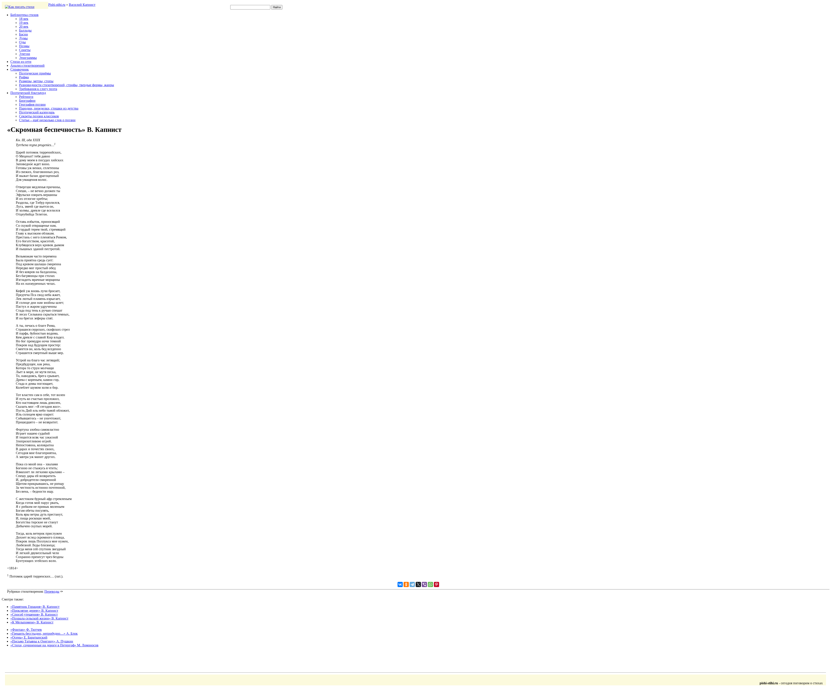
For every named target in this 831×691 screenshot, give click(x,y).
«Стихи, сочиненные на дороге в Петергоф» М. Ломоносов (54, 645)
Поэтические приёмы (35, 73)
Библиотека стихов (24, 15)
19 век (23, 22)
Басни (23, 34)
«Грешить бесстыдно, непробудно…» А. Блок (44, 633)
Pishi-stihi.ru (56, 4)
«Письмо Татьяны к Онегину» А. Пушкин (41, 641)
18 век (23, 19)
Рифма (24, 77)
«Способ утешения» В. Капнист (34, 614)
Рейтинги (26, 97)
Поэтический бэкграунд (28, 93)
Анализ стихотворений (27, 65)
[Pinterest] (436, 584)
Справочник (19, 69)
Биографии (27, 100)
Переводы (51, 591)
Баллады (25, 30)
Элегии (24, 54)
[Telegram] (412, 584)
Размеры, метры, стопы (36, 81)
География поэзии (32, 104)
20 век (23, 26)
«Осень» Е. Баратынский (28, 637)
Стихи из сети (20, 61)
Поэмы (24, 46)
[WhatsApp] (430, 584)
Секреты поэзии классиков (39, 116)
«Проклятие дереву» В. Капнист (34, 610)
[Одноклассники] (406, 584)
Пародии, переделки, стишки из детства (48, 108)
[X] (418, 584)
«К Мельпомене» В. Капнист (31, 622)
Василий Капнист (82, 4)
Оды (22, 42)
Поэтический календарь (37, 112)
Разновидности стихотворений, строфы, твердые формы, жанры (66, 85)
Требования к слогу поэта (38, 89)
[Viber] (424, 584)
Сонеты (25, 50)
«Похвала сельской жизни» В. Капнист (39, 618)
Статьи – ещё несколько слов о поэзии (47, 120)
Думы (23, 38)
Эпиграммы (28, 58)
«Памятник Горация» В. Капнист (35, 606)
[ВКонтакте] (400, 584)
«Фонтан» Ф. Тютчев (26, 629)
